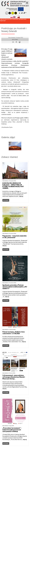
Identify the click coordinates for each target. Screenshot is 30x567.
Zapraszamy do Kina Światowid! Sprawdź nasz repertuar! (13, 21)
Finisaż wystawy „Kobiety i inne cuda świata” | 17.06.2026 (13, 332)
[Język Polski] (11, 17)
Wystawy (15, 39)
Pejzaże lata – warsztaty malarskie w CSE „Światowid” (14, 236)
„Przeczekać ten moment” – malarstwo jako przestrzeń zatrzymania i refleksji (12, 429)
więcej (21, 196)
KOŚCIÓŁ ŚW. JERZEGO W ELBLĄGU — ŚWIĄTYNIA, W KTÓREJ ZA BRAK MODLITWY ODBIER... (13, 185)
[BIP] (19, 16)
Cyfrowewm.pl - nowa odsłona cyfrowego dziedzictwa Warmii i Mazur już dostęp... (13, 377)
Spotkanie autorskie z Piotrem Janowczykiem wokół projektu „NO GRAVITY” (14, 286)
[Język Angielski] (14, 17)
